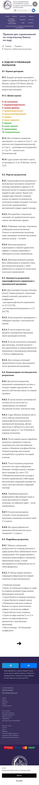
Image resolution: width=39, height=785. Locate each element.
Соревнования (5, 718)
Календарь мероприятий (8, 714)
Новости (4, 700)
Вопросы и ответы (6, 725)
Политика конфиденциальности (10, 733)
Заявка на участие (7, 716)
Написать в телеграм (7, 690)
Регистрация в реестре (8, 713)
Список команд (6, 711)
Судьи (3, 729)
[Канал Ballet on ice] (10, 665)
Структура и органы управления (10, 735)
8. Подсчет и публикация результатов (16, 49)
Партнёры (4, 731)
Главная (8, 46)
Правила (18, 46)
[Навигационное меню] (35, 4)
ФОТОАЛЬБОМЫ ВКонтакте (10, 693)
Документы (5, 702)
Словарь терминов (7, 705)
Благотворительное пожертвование (11, 720)
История (4, 727)
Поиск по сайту (22, 10)
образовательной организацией (10, 737)
